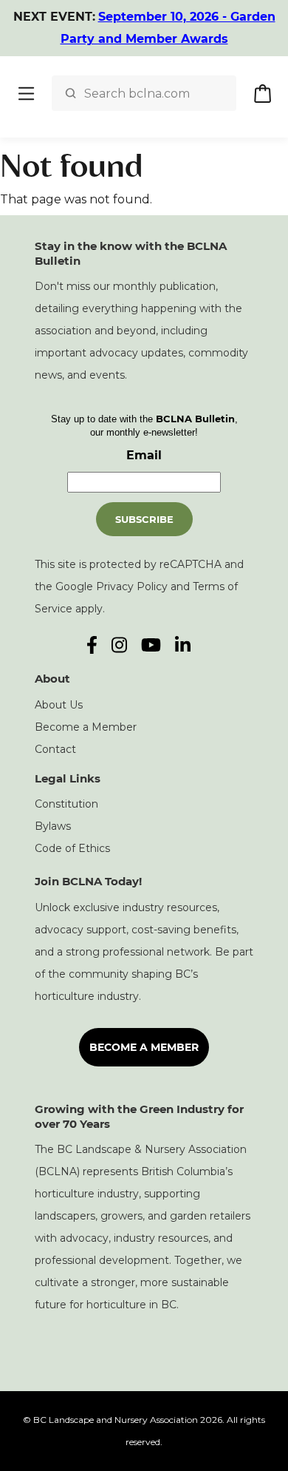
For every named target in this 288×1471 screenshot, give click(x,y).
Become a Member (86, 727)
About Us (59, 704)
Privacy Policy (132, 586)
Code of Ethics (72, 848)
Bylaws (53, 826)
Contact (55, 749)
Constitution (66, 804)
